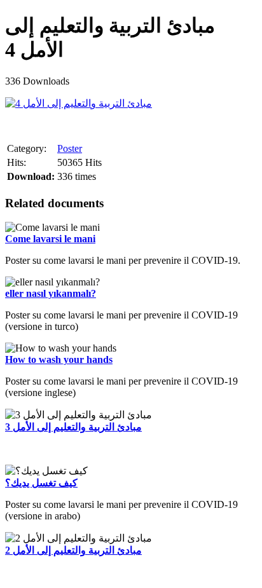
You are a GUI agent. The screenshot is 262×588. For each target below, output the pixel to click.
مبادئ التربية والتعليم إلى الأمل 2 (73, 550)
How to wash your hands (59, 359)
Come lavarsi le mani (50, 238)
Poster (69, 148)
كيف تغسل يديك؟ (41, 482)
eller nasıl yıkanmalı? (50, 293)
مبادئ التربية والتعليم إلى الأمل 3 (73, 426)
